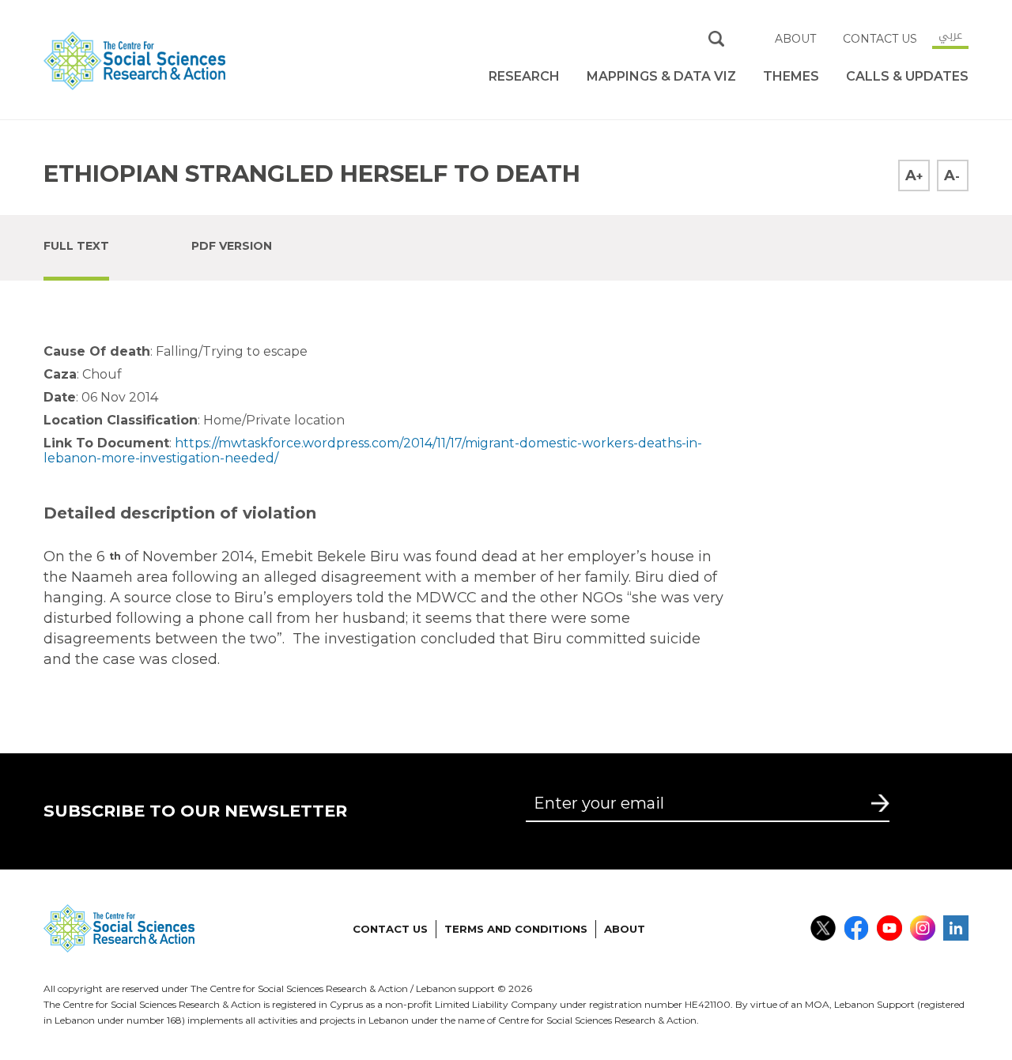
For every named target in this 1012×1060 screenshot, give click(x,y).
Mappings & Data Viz (661, 76)
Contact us (880, 39)
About (795, 39)
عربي (950, 35)
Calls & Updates (907, 76)
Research (524, 76)
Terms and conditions (515, 928)
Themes (791, 76)
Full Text (76, 246)
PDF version (231, 246)
